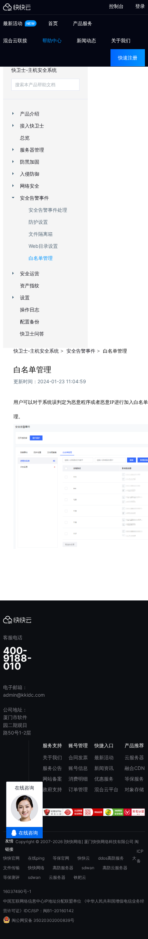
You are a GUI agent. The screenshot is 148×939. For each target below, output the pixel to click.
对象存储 (134, 789)
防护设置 (38, 222)
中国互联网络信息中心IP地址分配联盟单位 (42, 901)
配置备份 (29, 321)
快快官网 (11, 858)
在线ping (36, 858)
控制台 (113, 6)
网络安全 (29, 186)
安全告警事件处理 (48, 210)
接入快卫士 (32, 126)
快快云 (83, 858)
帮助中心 (52, 40)
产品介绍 (29, 114)
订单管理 (78, 789)
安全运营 (29, 273)
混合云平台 (106, 789)
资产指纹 (29, 285)
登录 (140, 6)
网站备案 (52, 779)
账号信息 (78, 768)
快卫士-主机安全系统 (34, 70)
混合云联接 (15, 40)
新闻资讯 (104, 768)
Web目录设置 (43, 246)
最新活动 (13, 23)
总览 (25, 138)
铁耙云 (80, 877)
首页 (53, 23)
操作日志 (29, 309)
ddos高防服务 (111, 858)
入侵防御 (29, 174)
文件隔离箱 (41, 234)
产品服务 (82, 23)
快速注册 (127, 57)
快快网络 (36, 867)
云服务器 (134, 757)
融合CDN (135, 768)
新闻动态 (86, 40)
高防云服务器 (115, 867)
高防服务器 (63, 867)
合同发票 (78, 757)
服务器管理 (32, 150)
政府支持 (52, 789)
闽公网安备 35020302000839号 (43, 920)
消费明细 (78, 779)
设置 (25, 297)
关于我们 (120, 40)
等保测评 (11, 877)
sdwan (88, 867)
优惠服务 (104, 779)
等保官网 (61, 858)
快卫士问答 (32, 333)
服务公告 (52, 768)
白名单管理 (41, 258)
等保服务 (134, 779)
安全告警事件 (34, 198)
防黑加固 (29, 162)
